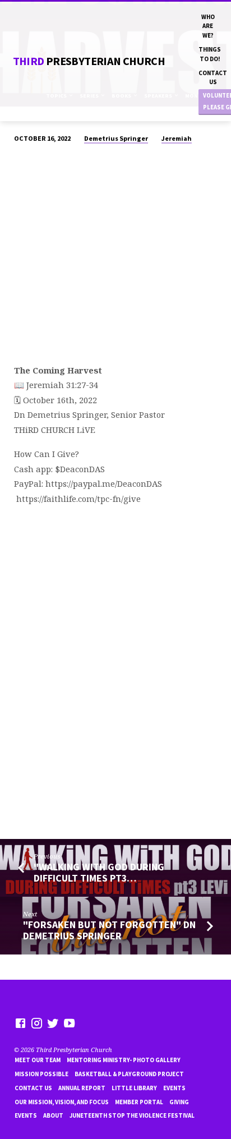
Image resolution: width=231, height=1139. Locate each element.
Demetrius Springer (116, 138)
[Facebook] (20, 1023)
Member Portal (139, 1102)
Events (174, 1088)
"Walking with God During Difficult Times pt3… (99, 872)
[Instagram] (36, 1023)
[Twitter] (53, 1023)
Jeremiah (176, 138)
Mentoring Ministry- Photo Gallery (124, 1060)
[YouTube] (69, 1023)
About (53, 1115)
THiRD (89, 61)
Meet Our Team (38, 1060)
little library (134, 1088)
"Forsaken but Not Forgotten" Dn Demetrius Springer (109, 930)
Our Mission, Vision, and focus (62, 1102)
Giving (179, 1102)
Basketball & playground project (129, 1074)
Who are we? (208, 26)
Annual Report (81, 1088)
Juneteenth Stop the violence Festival (132, 1115)
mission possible (41, 1074)
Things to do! (209, 53)
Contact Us (212, 77)
